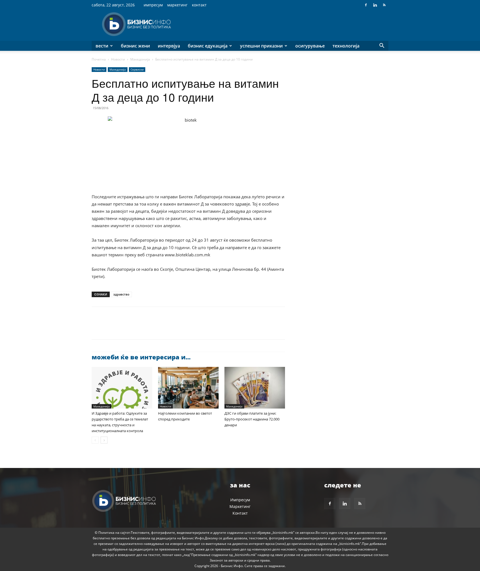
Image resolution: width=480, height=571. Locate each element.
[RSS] (384, 5)
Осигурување (310, 46)
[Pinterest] (122, 328)
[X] (110, 328)
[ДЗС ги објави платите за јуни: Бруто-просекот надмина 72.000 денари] (254, 388)
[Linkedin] (375, 5)
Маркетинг (177, 4)
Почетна (99, 59)
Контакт (199, 4)
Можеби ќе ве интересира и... (141, 357)
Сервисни (137, 69)
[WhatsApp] (135, 328)
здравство (121, 294)
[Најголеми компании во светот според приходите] (188, 388)
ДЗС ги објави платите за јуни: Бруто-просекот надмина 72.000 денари (251, 419)
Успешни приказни (261, 46)
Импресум (153, 4)
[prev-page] (95, 440)
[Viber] (161, 328)
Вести (102, 46)
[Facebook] (366, 5)
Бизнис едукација (208, 46)
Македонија (140, 59)
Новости (118, 59)
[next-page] (104, 440)
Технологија (345, 46)
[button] (381, 46)
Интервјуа (169, 46)
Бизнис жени (135, 46)
